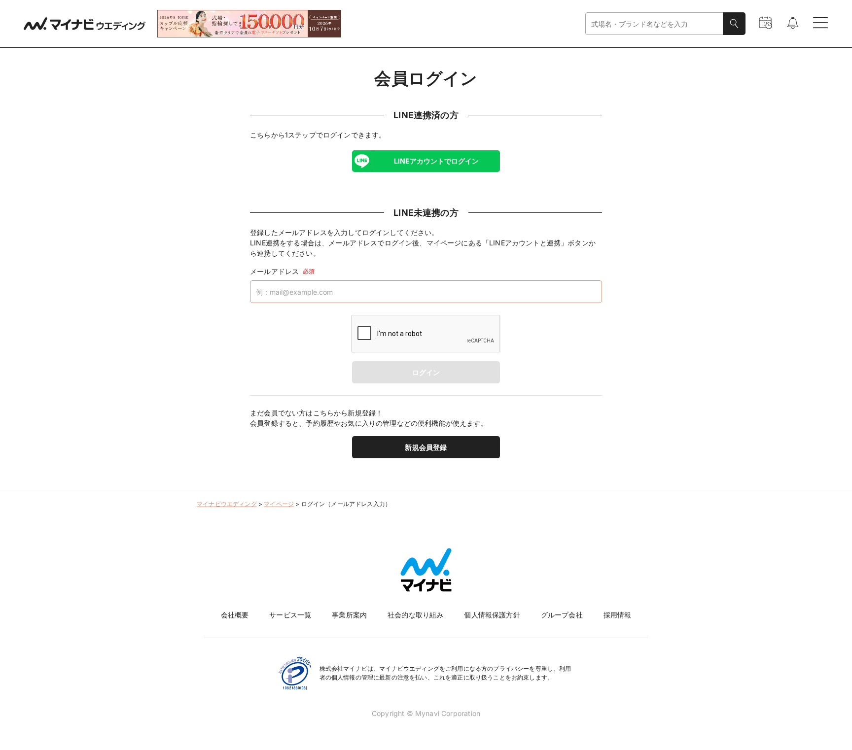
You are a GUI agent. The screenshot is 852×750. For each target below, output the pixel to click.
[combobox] (654, 24)
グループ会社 (562, 615)
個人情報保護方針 (492, 615)
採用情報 (618, 615)
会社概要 (235, 615)
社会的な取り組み (415, 615)
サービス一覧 (290, 615)
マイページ (279, 504)
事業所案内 (349, 615)
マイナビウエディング (227, 504)
